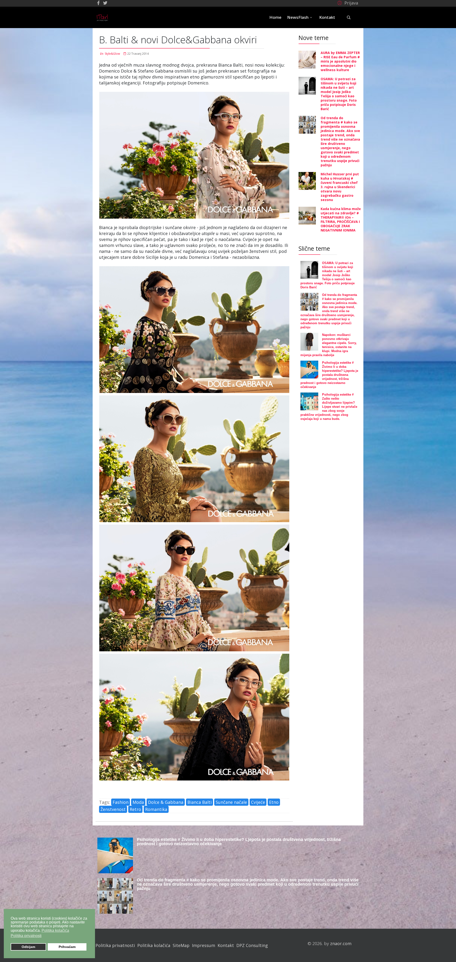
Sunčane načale (231, 802)
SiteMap (181, 945)
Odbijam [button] (28, 947)
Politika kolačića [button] (55, 930)
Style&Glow (112, 54)
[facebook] (98, 3)
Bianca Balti (199, 802)
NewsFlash (298, 17)
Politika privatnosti (115, 945)
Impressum (203, 945)
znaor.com (341, 943)
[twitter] (105, 3)
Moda (138, 802)
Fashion (120, 802)
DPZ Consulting (252, 945)
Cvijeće (258, 802)
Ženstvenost (113, 809)
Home (275, 17)
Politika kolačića (153, 945)
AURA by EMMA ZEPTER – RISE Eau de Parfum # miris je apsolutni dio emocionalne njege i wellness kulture (340, 61)
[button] (347, 2)
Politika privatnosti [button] (26, 936)
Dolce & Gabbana (165, 802)
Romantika (156, 809)
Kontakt (327, 17)
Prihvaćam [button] (67, 947)
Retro (135, 809)
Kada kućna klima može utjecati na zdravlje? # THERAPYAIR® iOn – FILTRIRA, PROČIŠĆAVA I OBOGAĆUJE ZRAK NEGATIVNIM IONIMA (341, 219)
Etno (274, 802)
